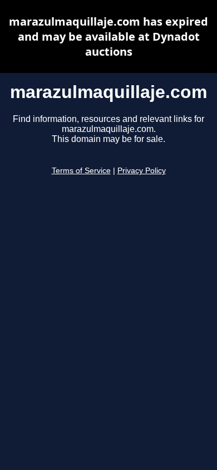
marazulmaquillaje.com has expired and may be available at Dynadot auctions (108, 36)
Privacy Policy (141, 171)
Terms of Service (81, 171)
